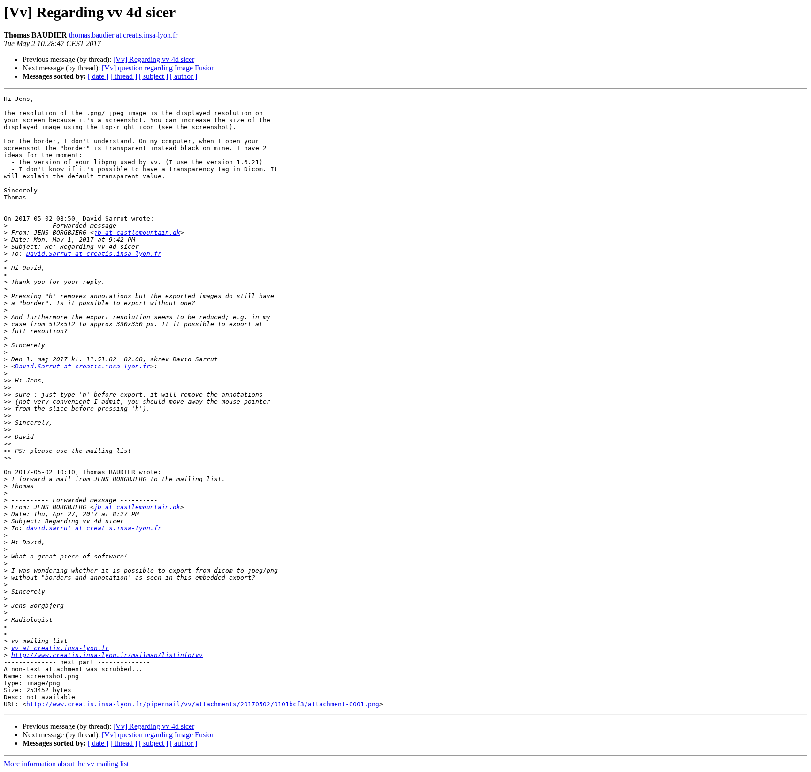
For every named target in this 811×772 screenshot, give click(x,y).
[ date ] (98, 76)
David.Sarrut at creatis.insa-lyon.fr (93, 253)
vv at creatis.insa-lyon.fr (60, 647)
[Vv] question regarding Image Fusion (158, 68)
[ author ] (183, 76)
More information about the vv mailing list (66, 764)
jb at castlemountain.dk (137, 232)
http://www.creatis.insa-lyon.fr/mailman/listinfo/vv (107, 654)
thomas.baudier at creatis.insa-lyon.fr (123, 35)
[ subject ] (153, 76)
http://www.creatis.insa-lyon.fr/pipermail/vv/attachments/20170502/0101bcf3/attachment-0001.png (202, 704)
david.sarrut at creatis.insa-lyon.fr (93, 528)
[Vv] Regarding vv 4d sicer (153, 59)
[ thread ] (123, 76)
